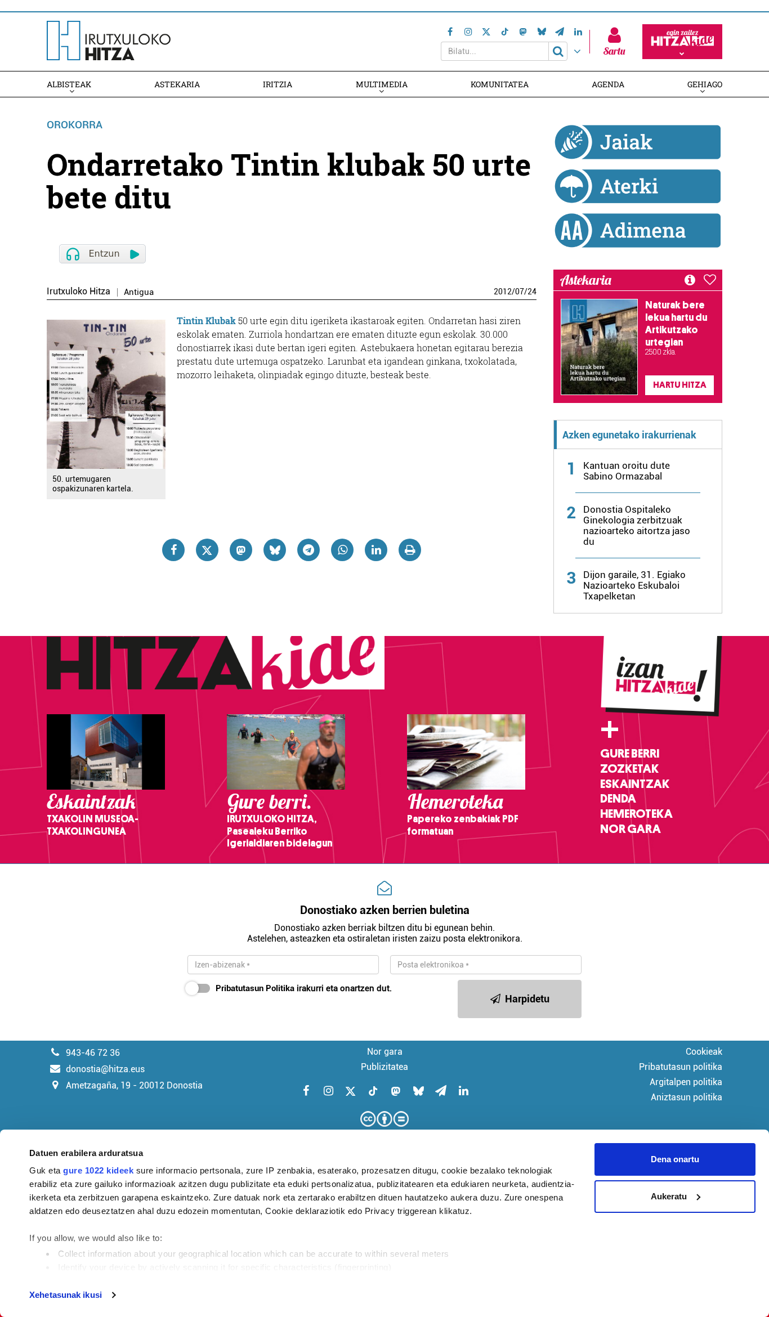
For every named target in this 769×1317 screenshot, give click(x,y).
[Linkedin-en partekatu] (376, 550)
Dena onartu (675, 1159)
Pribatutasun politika (680, 1066)
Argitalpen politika (686, 1082)
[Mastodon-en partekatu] (241, 550)
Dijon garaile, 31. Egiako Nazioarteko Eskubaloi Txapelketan (634, 585)
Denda (618, 798)
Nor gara (630, 829)
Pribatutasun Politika (255, 988)
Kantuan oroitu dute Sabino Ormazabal (626, 471)
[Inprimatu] (410, 550)
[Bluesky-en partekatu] (274, 550)
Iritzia (277, 84)
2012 (503, 291)
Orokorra (74, 124)
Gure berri (629, 753)
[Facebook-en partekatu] (173, 550)
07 (519, 291)
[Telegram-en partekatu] (308, 550)
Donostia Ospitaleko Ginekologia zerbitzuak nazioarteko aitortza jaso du (636, 525)
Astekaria (177, 84)
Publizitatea (384, 1066)
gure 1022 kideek (98, 1170)
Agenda (608, 84)
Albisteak (69, 84)
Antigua (139, 292)
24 (531, 291)
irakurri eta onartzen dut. (304, 988)
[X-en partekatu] (207, 550)
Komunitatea (500, 84)
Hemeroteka (636, 814)
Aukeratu (669, 1196)
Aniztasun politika (686, 1097)
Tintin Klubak (206, 320)
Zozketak (629, 769)
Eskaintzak (634, 784)
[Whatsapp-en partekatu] (342, 550)
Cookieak (704, 1051)
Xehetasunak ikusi (65, 1295)
